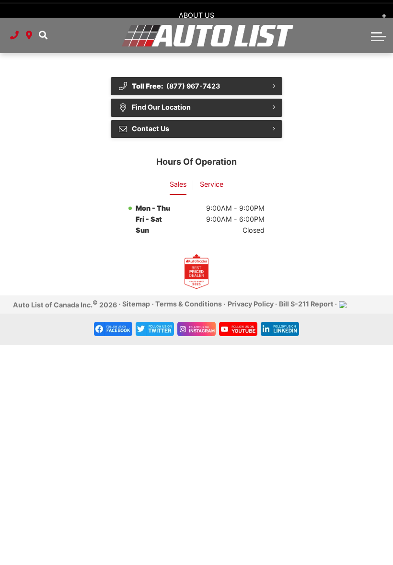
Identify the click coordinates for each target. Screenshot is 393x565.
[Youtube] (238, 329)
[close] (377, 7)
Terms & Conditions (188, 304)
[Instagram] (196, 329)
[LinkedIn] (280, 329)
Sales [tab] (178, 184)
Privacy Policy (251, 304)
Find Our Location (161, 107)
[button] (43, 35)
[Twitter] (155, 329)
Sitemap (136, 304)
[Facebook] (113, 329)
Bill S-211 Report (306, 304)
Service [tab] (211, 184)
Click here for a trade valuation (195, 8)
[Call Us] (14, 35)
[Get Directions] (29, 35)
